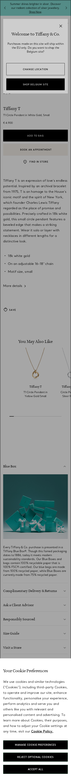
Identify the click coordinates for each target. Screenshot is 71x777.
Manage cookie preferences (35, 745)
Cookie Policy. (42, 731)
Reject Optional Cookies (35, 757)
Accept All (35, 769)
